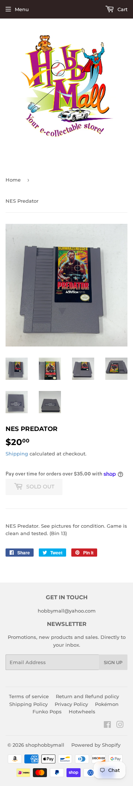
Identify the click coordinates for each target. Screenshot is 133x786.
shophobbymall (44, 745)
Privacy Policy (71, 704)
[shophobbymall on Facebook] (107, 726)
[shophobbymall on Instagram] (120, 726)
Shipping (17, 454)
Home (13, 180)
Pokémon (107, 704)
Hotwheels (82, 711)
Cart (121, 9)
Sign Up (113, 662)
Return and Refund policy (87, 696)
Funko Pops (47, 711)
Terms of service (29, 696)
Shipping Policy (28, 704)
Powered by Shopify (95, 745)
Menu (22, 9)
